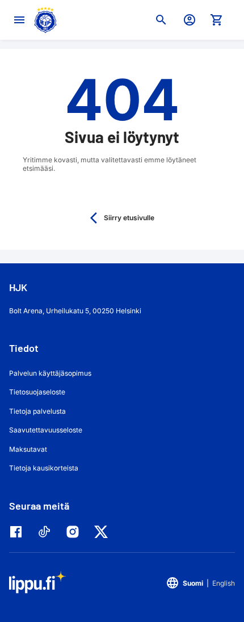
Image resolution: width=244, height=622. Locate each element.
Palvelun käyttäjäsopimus (50, 373)
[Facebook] (18, 532)
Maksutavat (28, 449)
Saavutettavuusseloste (45, 430)
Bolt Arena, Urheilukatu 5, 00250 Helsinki (75, 310)
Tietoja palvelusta (37, 411)
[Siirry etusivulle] (45, 19)
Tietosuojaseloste (37, 392)
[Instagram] (75, 532)
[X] (103, 532)
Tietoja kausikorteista (43, 468)
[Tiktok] (47, 532)
